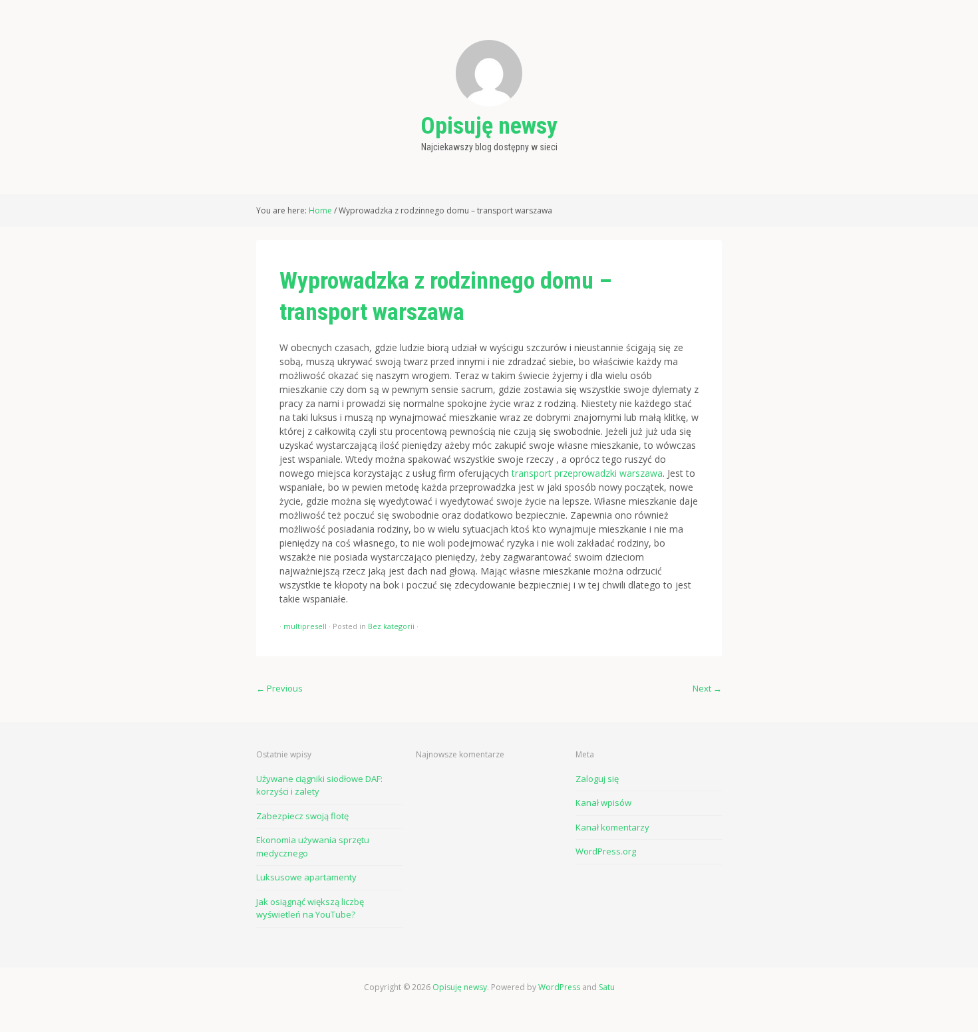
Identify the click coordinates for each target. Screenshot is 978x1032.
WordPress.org (605, 851)
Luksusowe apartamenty (306, 877)
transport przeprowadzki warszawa (587, 473)
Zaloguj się (597, 779)
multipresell (305, 626)
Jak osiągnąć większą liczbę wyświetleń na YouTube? (310, 908)
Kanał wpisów (603, 803)
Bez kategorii (391, 626)
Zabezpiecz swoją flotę (302, 816)
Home (320, 210)
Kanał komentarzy (612, 827)
